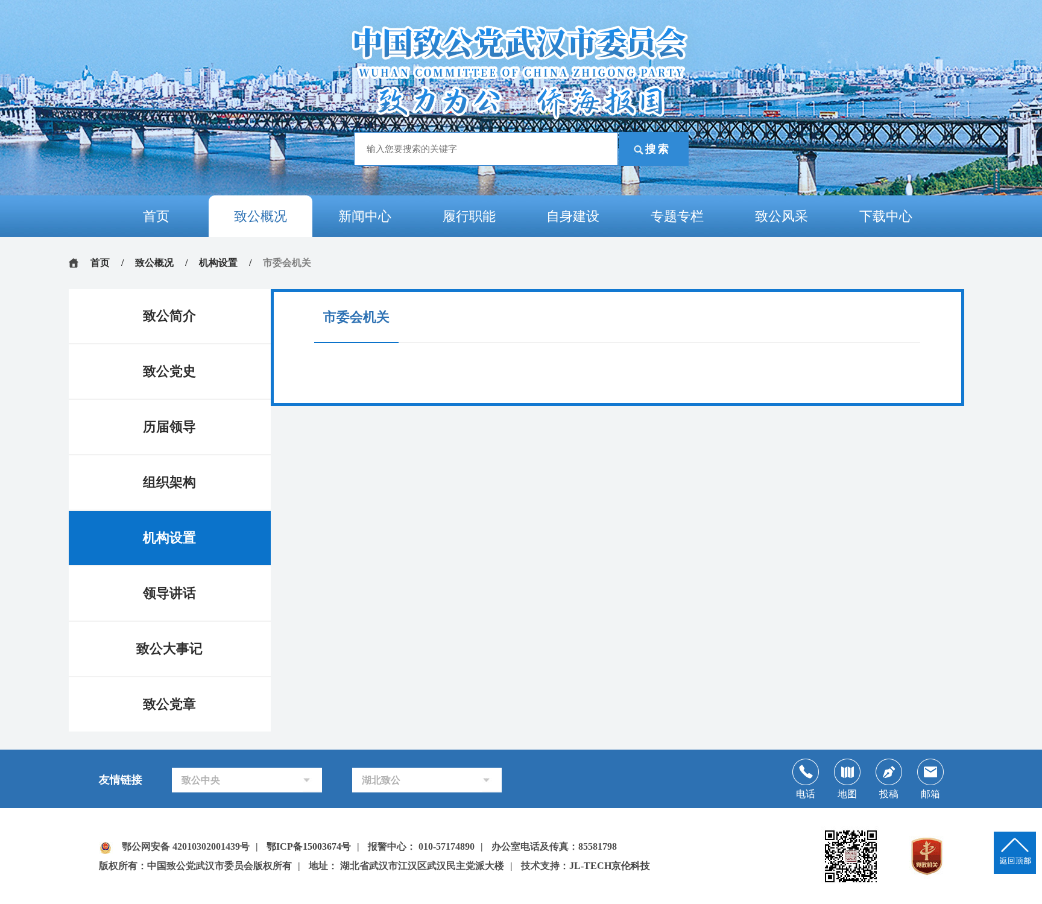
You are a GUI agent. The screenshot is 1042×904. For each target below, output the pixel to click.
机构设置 (218, 263)
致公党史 (169, 371)
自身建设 (572, 216)
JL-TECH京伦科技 (609, 866)
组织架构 (169, 482)
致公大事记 (169, 648)
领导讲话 (169, 593)
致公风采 (781, 216)
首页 (156, 216)
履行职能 (469, 216)
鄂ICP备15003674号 (309, 846)
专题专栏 (677, 216)
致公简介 (169, 315)
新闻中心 (364, 216)
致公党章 (169, 704)
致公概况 (260, 216)
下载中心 (885, 216)
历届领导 (169, 426)
